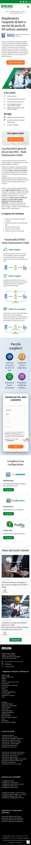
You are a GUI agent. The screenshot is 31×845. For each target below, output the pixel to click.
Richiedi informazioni (15, 62)
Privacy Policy (26, 838)
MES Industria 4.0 (6, 715)
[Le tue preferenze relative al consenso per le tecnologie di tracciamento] (28, 842)
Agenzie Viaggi (5, 675)
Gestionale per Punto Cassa (9, 747)
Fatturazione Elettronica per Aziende (11, 816)
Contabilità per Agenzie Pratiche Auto (12, 796)
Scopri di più (8, 490)
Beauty (3, 689)
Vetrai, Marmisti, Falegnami (9, 722)
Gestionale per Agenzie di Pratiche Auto (12, 760)
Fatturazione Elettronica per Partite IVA (12, 820)
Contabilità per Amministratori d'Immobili (13, 784)
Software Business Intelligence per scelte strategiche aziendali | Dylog (15, 584)
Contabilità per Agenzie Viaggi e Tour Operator (14, 794)
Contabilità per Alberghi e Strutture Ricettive (13, 793)
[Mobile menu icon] (28, 7)
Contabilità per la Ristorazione (10, 787)
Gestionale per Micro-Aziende (9, 737)
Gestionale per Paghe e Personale (11, 740)
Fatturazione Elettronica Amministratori (12, 821)
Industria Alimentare (7, 710)
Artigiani (4, 678)
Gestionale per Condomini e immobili (11, 742)
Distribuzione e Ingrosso (8, 695)
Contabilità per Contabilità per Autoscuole (13, 798)
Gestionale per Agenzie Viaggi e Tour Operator (14, 759)
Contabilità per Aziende (8, 781)
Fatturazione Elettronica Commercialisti (12, 818)
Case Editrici (5, 690)
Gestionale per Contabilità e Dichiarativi (12, 738)
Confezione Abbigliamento (9, 692)
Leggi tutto (4, 590)
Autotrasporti (5, 684)
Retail (3, 719)
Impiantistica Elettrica (7, 704)
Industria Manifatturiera (8, 712)
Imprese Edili (5, 709)
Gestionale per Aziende (8, 735)
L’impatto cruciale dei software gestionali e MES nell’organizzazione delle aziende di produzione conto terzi (15, 626)
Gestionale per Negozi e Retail (10, 757)
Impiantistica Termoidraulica (9, 705)
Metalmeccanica (6, 714)
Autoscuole (5, 687)
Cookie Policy (6, 840)
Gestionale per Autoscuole (9, 762)
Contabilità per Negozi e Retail (10, 786)
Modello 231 (12, 842)
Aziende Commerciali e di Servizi (10, 682)
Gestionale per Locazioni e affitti (10, 743)
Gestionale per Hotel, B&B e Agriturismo (12, 754)
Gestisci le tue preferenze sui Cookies (19, 840)
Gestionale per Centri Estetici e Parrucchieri (13, 752)
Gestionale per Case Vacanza (9, 755)
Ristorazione (5, 720)
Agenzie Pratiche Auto (7, 677)
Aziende (4, 680)
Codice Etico (19, 842)
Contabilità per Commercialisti (10, 782)
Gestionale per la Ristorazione (10, 745)
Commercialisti (6, 694)
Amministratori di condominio (10, 685)
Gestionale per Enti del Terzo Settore (11, 764)
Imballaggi (4, 702)
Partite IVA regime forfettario (9, 717)
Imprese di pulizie (6, 707)
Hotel (3, 697)
